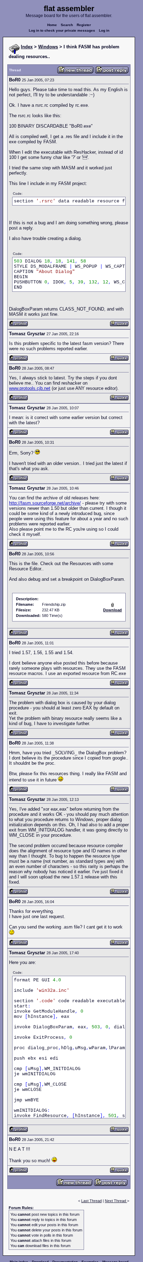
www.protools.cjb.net (29, 388)
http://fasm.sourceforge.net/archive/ (45, 503)
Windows (48, 46)
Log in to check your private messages (62, 30)
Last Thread (91, 1201)
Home (52, 25)
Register (84, 25)
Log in (104, 30)
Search (67, 25)
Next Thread (116, 1201)
